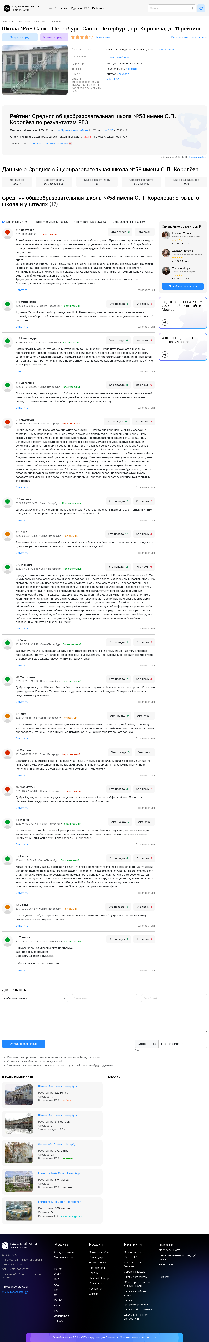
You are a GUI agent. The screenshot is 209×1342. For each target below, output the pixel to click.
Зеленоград (61, 1316)
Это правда (120, 232)
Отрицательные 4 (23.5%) (130, 221)
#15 (18, 338)
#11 (18, 532)
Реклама (164, 1276)
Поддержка (166, 1244)
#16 (18, 301)
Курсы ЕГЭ (131, 1257)
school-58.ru (114, 79)
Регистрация (166, 1264)
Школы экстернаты (135, 1276)
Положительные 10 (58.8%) (51, 221)
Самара (93, 1293)
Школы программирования (136, 1302)
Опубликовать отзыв (23, 1043)
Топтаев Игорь (181, 268)
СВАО (57, 1274)
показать (132, 68)
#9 (17, 640)
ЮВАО (58, 1300)
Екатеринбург (97, 1267)
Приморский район (119, 57)
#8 (17, 677)
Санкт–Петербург (100, 1252)
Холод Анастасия (183, 250)
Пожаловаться (145, 290)
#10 (18, 564)
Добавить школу (169, 1250)
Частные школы (63, 1257)
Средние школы (64, 1252)
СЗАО (57, 1305)
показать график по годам (50, 143)
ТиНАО (58, 1321)
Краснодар (96, 1257)
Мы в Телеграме (13, 1291)
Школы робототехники (138, 1309)
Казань (93, 1273)
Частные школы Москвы (133, 1264)
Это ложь (145, 232)
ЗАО (56, 1295)
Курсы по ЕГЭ (80, 8)
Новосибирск (97, 1262)
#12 (18, 499)
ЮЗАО (58, 1269)
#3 (17, 856)
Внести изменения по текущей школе (178, 1257)
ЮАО (57, 1290)
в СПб (109, 130)
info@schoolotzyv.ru (15, 1286)
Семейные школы (134, 1271)
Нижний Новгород (100, 1278)
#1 (17, 937)
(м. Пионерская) (164, 49)
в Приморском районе (73, 130)
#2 (17, 904)
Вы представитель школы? (189, 37)
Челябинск (95, 1288)
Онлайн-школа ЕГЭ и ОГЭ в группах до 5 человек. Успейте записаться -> (101, 1337)
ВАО (57, 1279)
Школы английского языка (136, 1293)
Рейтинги (98, 8)
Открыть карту (20, 37)
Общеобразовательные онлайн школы (138, 1284)
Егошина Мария (181, 233)
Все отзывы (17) (16, 221)
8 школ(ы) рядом (54, 37)
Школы (47, 8)
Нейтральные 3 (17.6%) (91, 221)
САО (57, 1284)
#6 (17, 750)
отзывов (103, 37)
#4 (17, 819)
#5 (17, 787)
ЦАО (57, 1310)
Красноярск (96, 1283)
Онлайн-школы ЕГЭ (136, 1252)
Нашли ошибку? (198, 157)
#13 (18, 419)
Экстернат (62, 8)
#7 (17, 713)
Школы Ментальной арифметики (136, 1316)
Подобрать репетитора (183, 286)
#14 (18, 383)
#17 (18, 230)
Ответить (22, 290)
